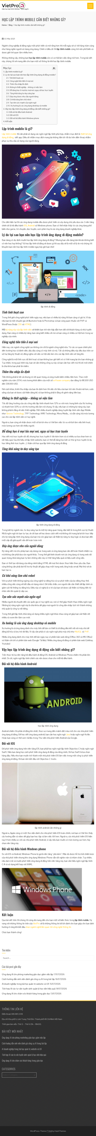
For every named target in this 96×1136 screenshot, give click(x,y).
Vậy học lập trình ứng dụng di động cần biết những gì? (27, 109)
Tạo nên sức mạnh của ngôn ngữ (23, 102)
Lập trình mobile (9, 134)
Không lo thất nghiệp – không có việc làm (26, 87)
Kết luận (8, 121)
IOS (25, 225)
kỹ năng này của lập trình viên (19, 329)
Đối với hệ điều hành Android (20, 112)
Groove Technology (15, 413)
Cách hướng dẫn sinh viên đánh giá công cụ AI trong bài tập (28, 979)
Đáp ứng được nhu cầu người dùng (24, 96)
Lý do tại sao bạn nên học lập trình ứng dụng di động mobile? (30, 74)
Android (31, 225)
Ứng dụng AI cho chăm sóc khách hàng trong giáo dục (26, 993)
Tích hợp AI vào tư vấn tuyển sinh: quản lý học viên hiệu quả (28, 988)
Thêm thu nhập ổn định (19, 84)
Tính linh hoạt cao (16, 78)
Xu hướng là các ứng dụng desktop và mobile (28, 105)
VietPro (36, 923)
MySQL (78, 631)
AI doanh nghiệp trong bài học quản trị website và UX (25, 984)
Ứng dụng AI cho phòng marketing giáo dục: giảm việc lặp (27, 974)
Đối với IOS (14, 115)
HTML (27, 324)
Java (68, 734)
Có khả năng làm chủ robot (20, 99)
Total (49, 1131)
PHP (86, 631)
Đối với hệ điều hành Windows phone (24, 118)
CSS (20, 324)
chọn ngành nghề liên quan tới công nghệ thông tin (48, 927)
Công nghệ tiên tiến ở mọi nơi (21, 81)
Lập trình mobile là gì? (14, 71)
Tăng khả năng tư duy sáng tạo (22, 93)
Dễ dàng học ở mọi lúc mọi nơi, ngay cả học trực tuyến (31, 90)
